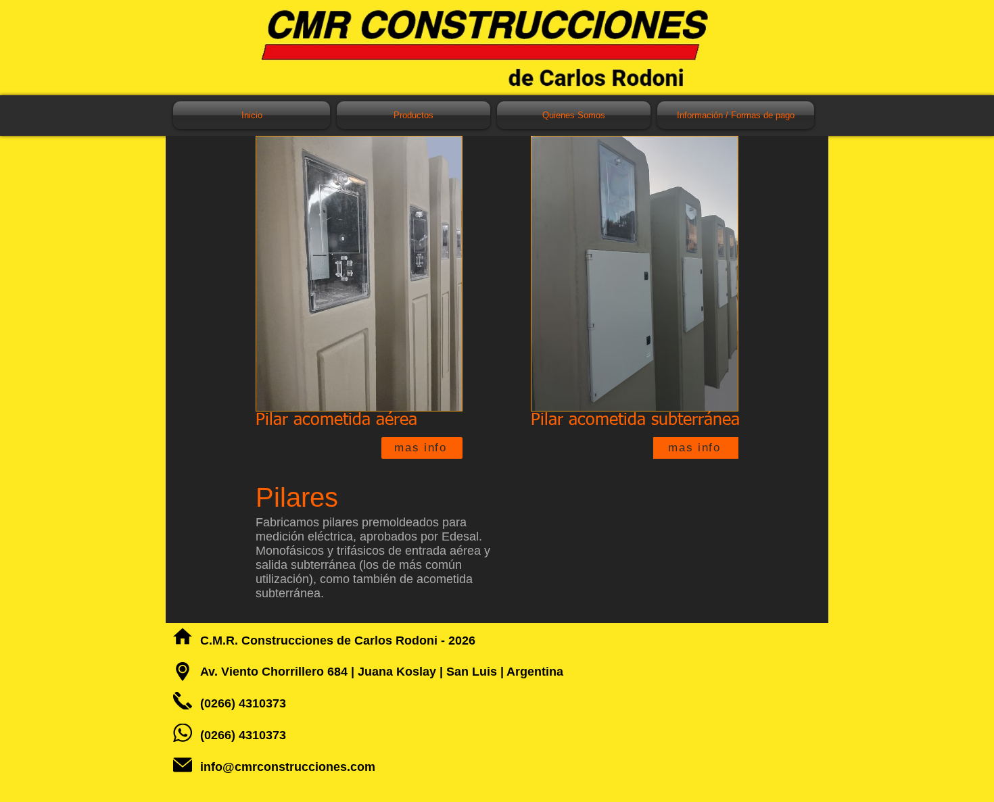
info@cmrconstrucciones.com (287, 767)
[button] (413, 115)
